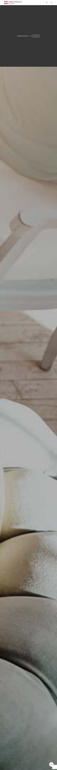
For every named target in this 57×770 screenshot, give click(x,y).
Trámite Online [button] (36, 36)
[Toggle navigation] (51, 3)
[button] (51, 764)
